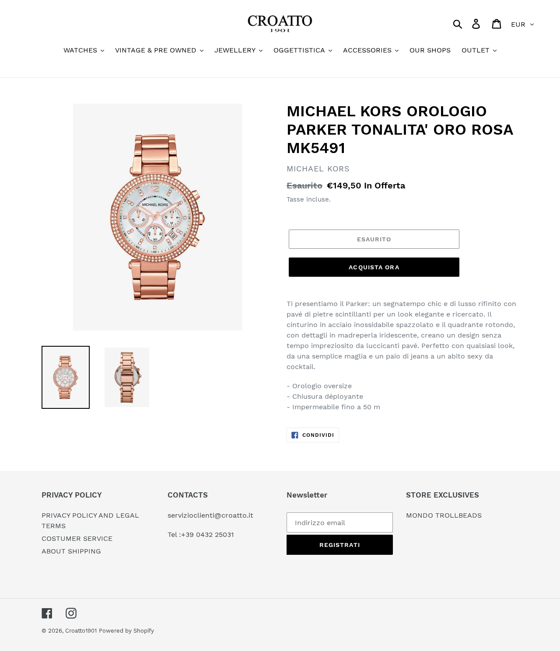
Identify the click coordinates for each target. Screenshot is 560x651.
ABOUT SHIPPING (71, 551)
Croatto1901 (81, 630)
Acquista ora (374, 267)
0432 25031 (215, 534)
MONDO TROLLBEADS (444, 515)
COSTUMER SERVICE (77, 538)
